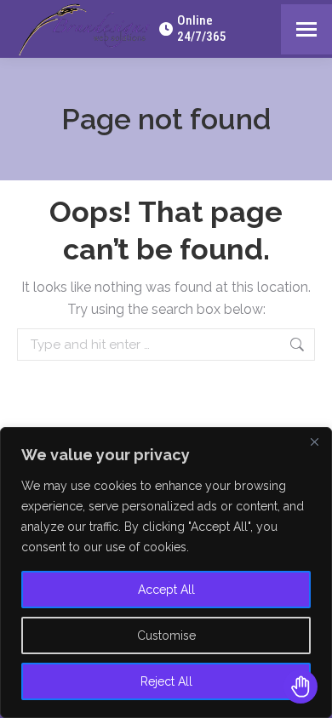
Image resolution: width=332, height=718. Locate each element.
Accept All (166, 589)
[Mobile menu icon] (306, 29)
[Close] (314, 441)
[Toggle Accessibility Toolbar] (300, 686)
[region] (166, 572)
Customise (166, 635)
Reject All (166, 681)
